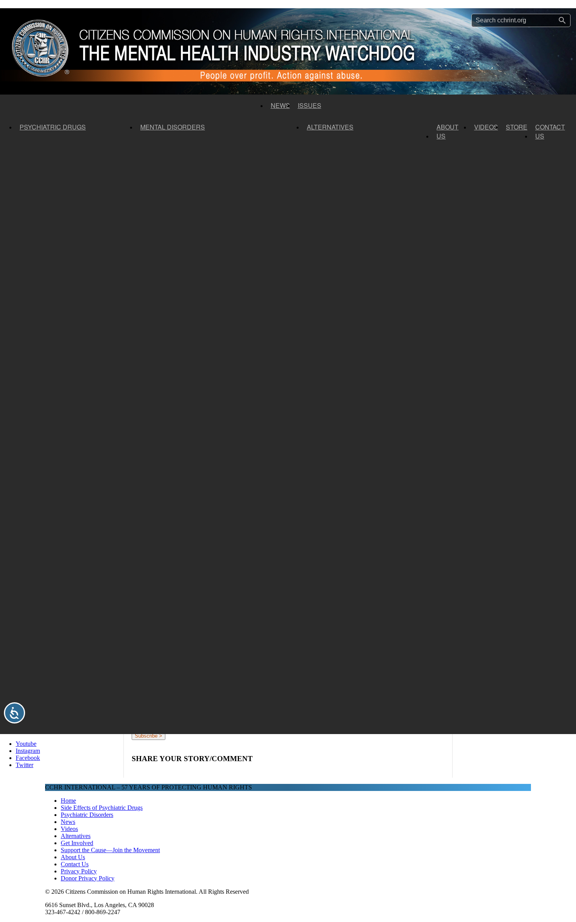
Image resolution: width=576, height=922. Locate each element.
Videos (486, 126)
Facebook (28, 757)
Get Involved (77, 843)
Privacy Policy (79, 871)
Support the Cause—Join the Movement (110, 850)
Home (68, 800)
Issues (309, 105)
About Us (447, 131)
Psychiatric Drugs (53, 126)
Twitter (24, 765)
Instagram (28, 750)
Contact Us (550, 131)
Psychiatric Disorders (87, 814)
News (280, 105)
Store (516, 126)
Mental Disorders (172, 126)
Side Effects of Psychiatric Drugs (102, 807)
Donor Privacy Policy (87, 878)
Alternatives (330, 126)
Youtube (26, 743)
